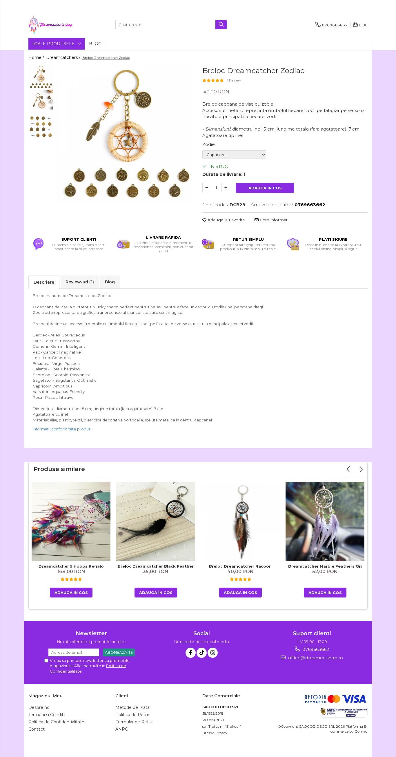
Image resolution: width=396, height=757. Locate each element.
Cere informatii (274, 219)
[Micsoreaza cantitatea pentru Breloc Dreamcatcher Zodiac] (206, 187)
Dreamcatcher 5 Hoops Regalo (71, 566)
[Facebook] (191, 653)
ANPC (121, 729)
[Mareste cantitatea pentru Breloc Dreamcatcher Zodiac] (225, 187)
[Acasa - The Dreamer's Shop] (57, 25)
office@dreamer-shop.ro (315, 657)
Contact (36, 729)
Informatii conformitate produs (61, 429)
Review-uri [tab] (80, 282)
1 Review (234, 80)
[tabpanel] (125, 133)
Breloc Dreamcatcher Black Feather (156, 566)
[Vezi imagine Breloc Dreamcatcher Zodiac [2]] (41, 126)
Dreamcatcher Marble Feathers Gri (325, 566)
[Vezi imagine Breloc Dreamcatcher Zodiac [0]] (41, 77)
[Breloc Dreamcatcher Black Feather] (155, 521)
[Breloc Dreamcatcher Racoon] (240, 521)
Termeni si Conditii (46, 714)
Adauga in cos (265, 188)
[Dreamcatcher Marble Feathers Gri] (325, 521)
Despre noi (39, 707)
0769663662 (315, 649)
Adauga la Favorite (225, 219)
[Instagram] (213, 653)
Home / (36, 57)
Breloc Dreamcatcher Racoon (240, 566)
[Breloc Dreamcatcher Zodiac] (125, 133)
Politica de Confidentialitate (56, 722)
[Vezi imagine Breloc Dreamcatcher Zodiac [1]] (41, 102)
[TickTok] (202, 653)
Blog (95, 43)
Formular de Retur (134, 722)
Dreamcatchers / (63, 57)
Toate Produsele (54, 43)
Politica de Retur (132, 714)
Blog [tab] (110, 282)
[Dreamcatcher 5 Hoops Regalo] (71, 521)
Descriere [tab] (44, 282)
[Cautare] (221, 24)
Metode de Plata (132, 707)
